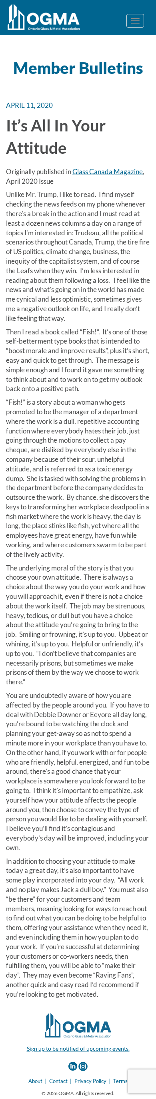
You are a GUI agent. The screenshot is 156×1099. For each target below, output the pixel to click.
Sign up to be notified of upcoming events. (78, 1048)
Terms (120, 1081)
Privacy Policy (90, 1081)
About (35, 1081)
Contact (58, 1081)
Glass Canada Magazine (107, 171)
